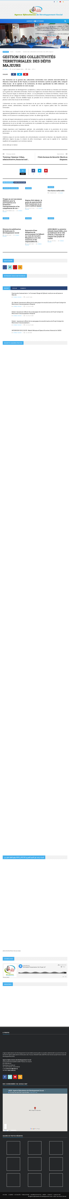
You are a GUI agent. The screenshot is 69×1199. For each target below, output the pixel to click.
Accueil (5, 1194)
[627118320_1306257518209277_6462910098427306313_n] (51, 698)
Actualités (5, 51)
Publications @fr (15, 1012)
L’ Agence (10, 1194)
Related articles (8, 182)
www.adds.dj (11, 1070)
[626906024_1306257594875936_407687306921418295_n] (19, 649)
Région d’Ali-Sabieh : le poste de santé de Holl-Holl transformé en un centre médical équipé (33, 203)
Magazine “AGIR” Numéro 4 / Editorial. (21, 1015)
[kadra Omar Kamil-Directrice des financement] (13, 454)
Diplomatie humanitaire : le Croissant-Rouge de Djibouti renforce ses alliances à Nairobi (37, 294)
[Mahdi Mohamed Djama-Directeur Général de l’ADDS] (35, 438)
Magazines (7, 1012)
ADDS (6, 69)
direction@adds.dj (12, 1068)
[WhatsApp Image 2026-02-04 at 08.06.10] (35, 570)
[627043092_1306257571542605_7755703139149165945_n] (19, 698)
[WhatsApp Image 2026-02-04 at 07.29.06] (13, 554)
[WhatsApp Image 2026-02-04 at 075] (13, 603)
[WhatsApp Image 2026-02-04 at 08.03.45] (13, 521)
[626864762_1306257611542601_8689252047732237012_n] (51, 625)
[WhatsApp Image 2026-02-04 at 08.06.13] (13, 587)
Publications (25, 1194)
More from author (19, 182)
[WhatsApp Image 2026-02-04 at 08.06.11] (56, 570)
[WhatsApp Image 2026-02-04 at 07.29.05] (35, 521)
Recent (6, 288)
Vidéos (44, 1194)
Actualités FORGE (14, 188)
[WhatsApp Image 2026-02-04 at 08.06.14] (35, 587)
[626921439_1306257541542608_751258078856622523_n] (19, 674)
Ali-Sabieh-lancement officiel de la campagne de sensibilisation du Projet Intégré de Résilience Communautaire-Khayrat (39, 303)
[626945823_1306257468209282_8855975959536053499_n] (51, 674)
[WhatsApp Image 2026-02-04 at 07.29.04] (35, 538)
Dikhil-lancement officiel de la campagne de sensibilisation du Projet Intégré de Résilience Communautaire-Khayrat (37, 312)
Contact (49, 1194)
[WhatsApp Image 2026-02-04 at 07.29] (35, 554)
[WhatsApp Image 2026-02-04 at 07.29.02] (13, 538)
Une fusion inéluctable (56, 191)
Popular (14, 288)
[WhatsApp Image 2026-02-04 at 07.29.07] (13, 570)
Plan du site (57, 1194)
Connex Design (17, 297)
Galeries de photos (35, 1194)
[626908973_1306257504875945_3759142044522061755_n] (51, 649)
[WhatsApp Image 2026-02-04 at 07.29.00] (56, 521)
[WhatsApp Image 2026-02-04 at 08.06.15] (56, 587)
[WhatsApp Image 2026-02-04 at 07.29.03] (56, 538)
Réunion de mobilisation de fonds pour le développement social (12, 231)
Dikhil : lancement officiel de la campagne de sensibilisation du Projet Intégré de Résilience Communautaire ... (38, 322)
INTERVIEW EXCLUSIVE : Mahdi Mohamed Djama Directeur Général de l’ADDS (36, 330)
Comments (23, 288)
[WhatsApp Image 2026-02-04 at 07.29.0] (56, 554)
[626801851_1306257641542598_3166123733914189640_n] (19, 625)
